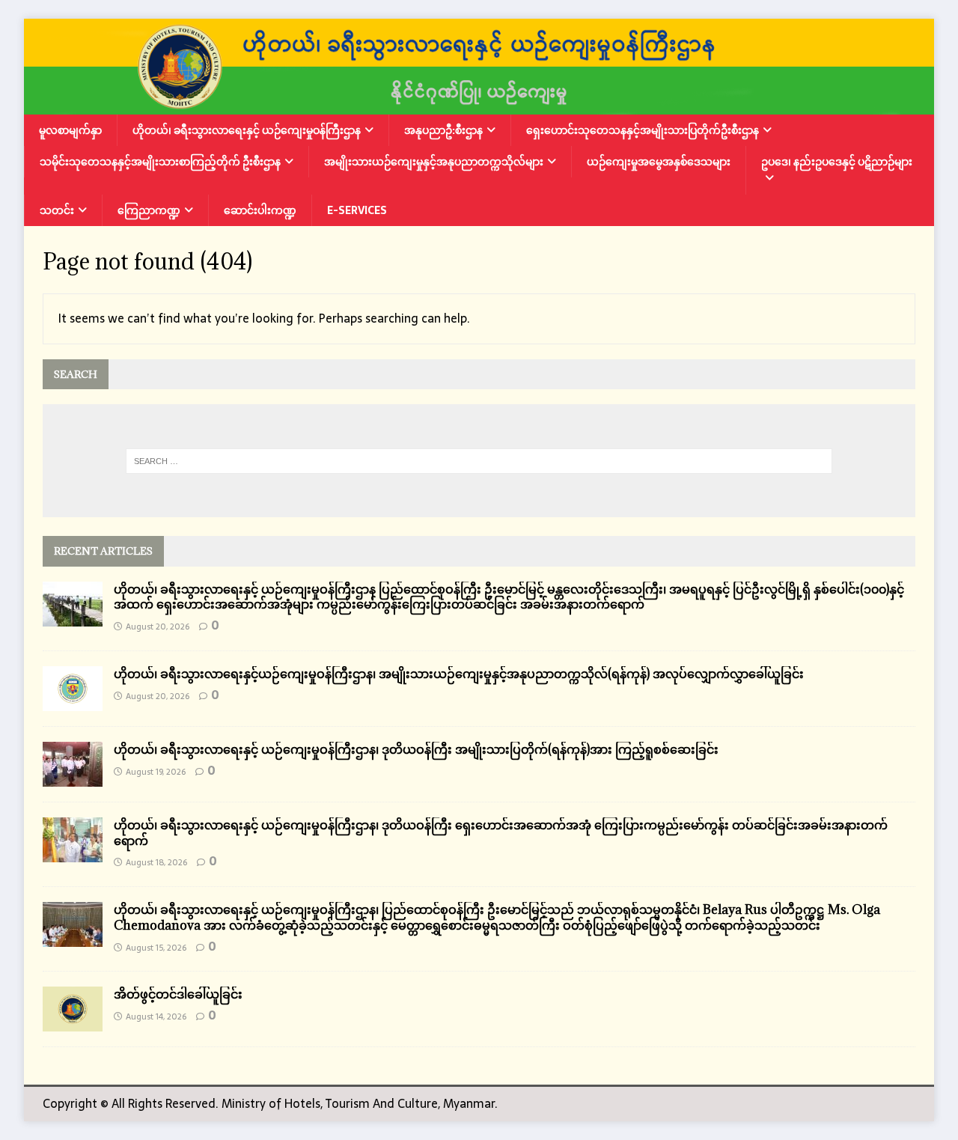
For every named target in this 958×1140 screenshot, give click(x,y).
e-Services (357, 210)
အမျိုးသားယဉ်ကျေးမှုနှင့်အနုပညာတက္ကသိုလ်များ (433, 161)
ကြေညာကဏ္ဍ (149, 210)
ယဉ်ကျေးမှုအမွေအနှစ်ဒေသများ (658, 161)
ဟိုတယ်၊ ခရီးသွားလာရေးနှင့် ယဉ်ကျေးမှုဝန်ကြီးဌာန (246, 130)
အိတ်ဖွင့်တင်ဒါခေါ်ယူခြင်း (178, 994)
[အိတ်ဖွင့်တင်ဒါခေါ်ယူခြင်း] (73, 1021)
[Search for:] (478, 461)
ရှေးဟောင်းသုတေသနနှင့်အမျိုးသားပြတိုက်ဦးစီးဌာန (642, 130)
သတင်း (57, 210)
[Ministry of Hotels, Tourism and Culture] (479, 104)
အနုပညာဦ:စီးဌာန (443, 130)
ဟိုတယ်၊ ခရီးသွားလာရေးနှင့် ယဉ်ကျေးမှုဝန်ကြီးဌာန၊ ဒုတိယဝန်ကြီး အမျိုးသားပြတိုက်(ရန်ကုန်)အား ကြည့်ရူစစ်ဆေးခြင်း (416, 749)
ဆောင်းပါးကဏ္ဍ (260, 210)
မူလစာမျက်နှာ (70, 130)
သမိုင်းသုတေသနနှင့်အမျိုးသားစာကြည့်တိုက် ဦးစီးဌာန (160, 161)
